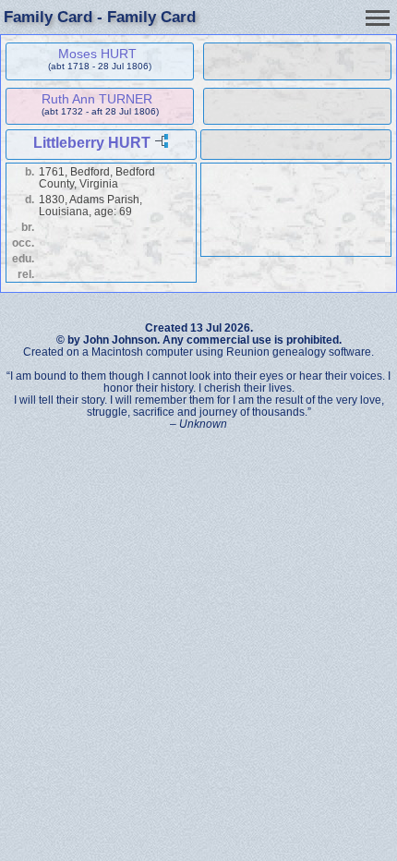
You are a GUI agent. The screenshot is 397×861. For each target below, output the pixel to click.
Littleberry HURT (91, 143)
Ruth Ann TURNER (97, 98)
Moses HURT (97, 53)
